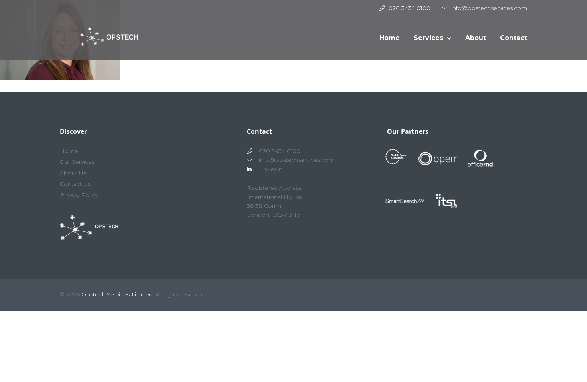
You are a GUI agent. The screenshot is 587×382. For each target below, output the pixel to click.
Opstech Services (106, 42)
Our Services (77, 161)
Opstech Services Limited (117, 294)
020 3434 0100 (409, 8)
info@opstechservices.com (489, 8)
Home (69, 151)
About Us (73, 173)
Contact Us (75, 183)
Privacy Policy (79, 195)
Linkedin (270, 169)
